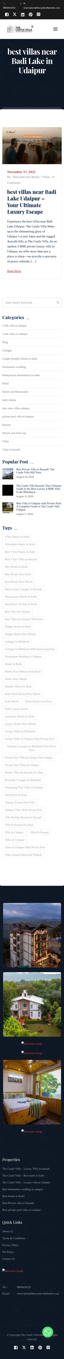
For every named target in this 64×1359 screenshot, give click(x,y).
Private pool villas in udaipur (22, 765)
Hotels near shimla (16, 679)
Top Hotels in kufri (16, 794)
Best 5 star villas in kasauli (21, 559)
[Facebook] (7, 14)
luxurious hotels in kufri (19, 716)
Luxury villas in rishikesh (20, 731)
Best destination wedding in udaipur (22, 1189)
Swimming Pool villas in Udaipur (24, 787)
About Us (7, 1231)
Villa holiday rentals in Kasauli (23, 817)
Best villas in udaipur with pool (23, 619)
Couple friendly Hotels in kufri (19, 358)
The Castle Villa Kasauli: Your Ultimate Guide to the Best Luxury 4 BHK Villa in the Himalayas (38, 488)
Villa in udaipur (14, 832)
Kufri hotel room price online (22, 693)
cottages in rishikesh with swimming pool (30, 649)
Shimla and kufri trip (14, 433)
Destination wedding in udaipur (23, 656)
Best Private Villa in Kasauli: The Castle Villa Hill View (35, 471)
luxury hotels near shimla (20, 723)
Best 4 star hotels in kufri (20, 551)
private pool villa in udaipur (18, 416)
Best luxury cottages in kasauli (23, 589)
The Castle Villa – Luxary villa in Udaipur (26, 1182)
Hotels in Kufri (13, 664)
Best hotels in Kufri (13, 1196)
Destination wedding (14, 366)
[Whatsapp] (47, 1332)
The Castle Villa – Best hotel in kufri (23, 1175)
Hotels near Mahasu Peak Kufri (23, 671)
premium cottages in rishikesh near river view (31, 748)
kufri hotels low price (39, 701)
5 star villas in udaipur (15, 333)
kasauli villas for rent (18, 686)
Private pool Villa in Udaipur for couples (29, 757)
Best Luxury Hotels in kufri (21, 596)
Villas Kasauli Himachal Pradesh (23, 854)
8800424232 (24, 1287)
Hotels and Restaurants (15, 391)
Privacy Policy (10, 1245)
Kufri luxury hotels (16, 708)
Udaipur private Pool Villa (20, 802)
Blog (5, 342)
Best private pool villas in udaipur (21, 1209)
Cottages (7, 350)
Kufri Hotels (12, 701)
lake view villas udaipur (15, 408)
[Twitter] (15, 14)
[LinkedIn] (22, 14)
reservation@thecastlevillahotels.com (38, 1293)
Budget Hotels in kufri (18, 626)
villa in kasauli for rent (19, 824)
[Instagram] (38, 14)
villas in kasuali (11, 449)
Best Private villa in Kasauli (18, 1203)
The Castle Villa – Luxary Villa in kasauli (26, 1168)
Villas (46, 176)
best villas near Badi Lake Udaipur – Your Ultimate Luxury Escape (31, 201)
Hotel (5, 383)
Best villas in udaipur (17, 611)
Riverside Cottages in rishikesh (23, 780)
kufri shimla (9, 400)
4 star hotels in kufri (17, 536)
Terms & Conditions (13, 1238)
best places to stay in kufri (21, 604)
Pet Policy (8, 1251)
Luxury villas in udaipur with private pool (29, 738)
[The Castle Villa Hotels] (20, 28)
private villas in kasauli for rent (24, 772)
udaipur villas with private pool (23, 809)
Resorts (6, 424)
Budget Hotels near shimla (20, 634)
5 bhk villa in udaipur (14, 325)
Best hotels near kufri (18, 574)
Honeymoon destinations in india (21, 375)
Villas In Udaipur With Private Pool (25, 847)
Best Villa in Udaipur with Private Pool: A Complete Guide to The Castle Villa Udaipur (39, 506)
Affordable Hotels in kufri (20, 544)
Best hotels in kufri (16, 566)
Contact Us (8, 1258)
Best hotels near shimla (19, 581)
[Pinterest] (30, 14)
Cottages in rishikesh (17, 641)
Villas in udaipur (14, 839)
